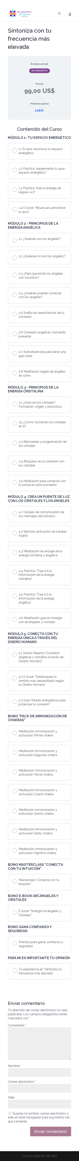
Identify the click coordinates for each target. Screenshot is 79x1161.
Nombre (14, 1066)
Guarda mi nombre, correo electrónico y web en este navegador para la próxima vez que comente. (39, 1117)
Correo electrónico (22, 1081)
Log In (39, 110)
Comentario (17, 1025)
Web (11, 1097)
